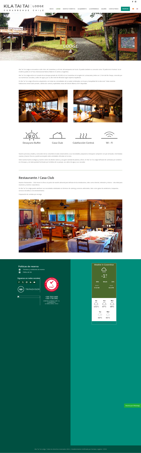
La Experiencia (94, 9)
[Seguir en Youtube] (34, 282)
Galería (103, 9)
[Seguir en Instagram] (26, 282)
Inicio (52, 9)
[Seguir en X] (22, 282)
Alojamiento (82, 9)
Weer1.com (107, 323)
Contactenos (113, 9)
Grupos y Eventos (69, 9)
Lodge (58, 9)
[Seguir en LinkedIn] (30, 282)
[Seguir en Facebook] (19, 282)
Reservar (125, 9)
